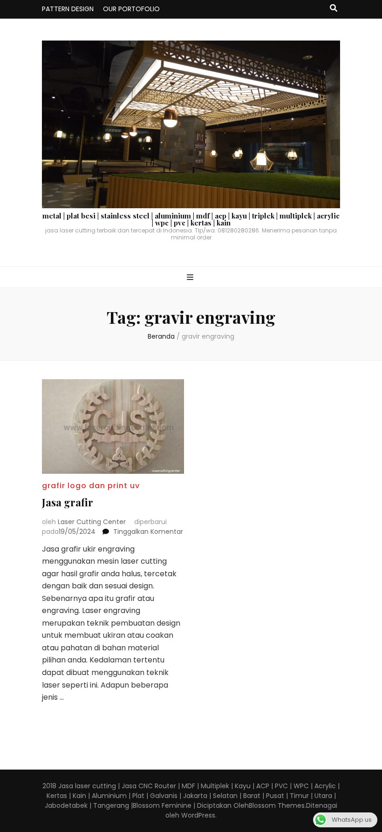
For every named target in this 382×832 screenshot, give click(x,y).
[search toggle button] (333, 8)
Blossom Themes (277, 805)
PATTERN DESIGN (68, 9)
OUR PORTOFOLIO (131, 9)
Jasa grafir (67, 502)
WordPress (198, 815)
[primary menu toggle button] (191, 278)
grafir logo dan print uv (91, 485)
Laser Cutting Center (92, 521)
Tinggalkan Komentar (148, 531)
